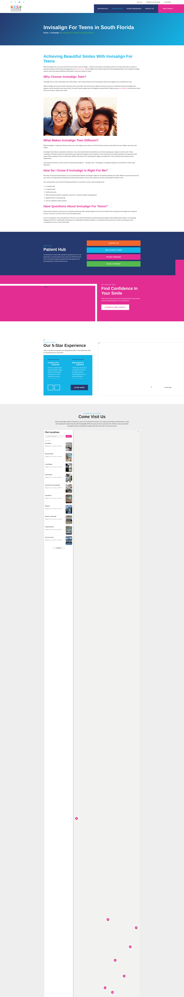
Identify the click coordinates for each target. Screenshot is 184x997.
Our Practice (103, 8)
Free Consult (168, 8)
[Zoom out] (138, 434)
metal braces (80, 69)
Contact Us (149, 8)
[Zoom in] (138, 432)
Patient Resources (134, 8)
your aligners (123, 88)
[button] (124, 976)
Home (45, 33)
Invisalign (55, 33)
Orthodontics (117, 8)
